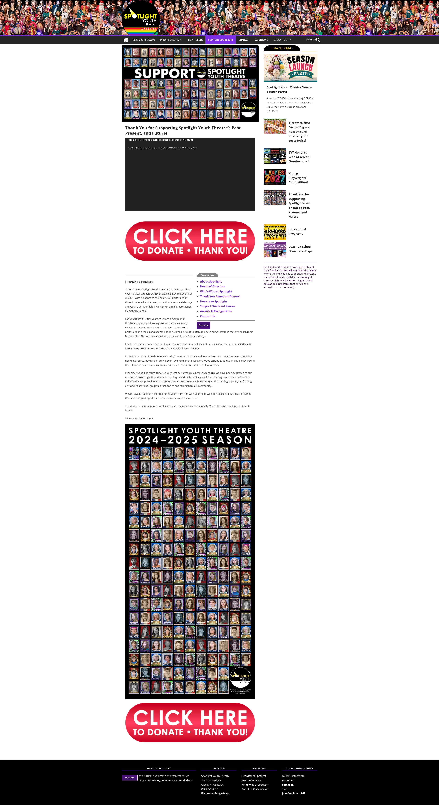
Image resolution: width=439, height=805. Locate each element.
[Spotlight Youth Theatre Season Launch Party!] (290, 68)
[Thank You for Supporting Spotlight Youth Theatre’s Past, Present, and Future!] (275, 206)
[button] (181, 40)
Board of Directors (212, 286)
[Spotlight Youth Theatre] (126, 40)
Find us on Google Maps (215, 793)
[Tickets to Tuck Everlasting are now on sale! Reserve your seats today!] (275, 132)
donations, (167, 780)
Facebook (288, 784)
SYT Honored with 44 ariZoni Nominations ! (299, 156)
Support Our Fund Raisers (217, 306)
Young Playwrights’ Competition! (298, 177)
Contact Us (207, 316)
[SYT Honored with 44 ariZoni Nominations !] (275, 157)
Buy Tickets (195, 40)
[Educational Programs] (275, 232)
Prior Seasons (169, 40)
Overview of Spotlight (254, 776)
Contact (244, 40)
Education (280, 40)
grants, (156, 780)
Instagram (288, 780)
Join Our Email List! (293, 793)
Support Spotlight (220, 40)
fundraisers (186, 780)
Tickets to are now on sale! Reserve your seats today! (299, 132)
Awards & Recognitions (216, 311)
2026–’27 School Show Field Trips (300, 248)
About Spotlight (211, 281)
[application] (190, 174)
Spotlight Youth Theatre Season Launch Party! (289, 89)
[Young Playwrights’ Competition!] (275, 178)
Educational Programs (297, 231)
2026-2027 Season (144, 40)
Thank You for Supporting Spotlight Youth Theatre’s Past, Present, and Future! (300, 205)
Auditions (261, 40)
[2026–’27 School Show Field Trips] (275, 249)
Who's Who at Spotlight (216, 291)
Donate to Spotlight (213, 301)
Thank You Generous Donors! (220, 296)
